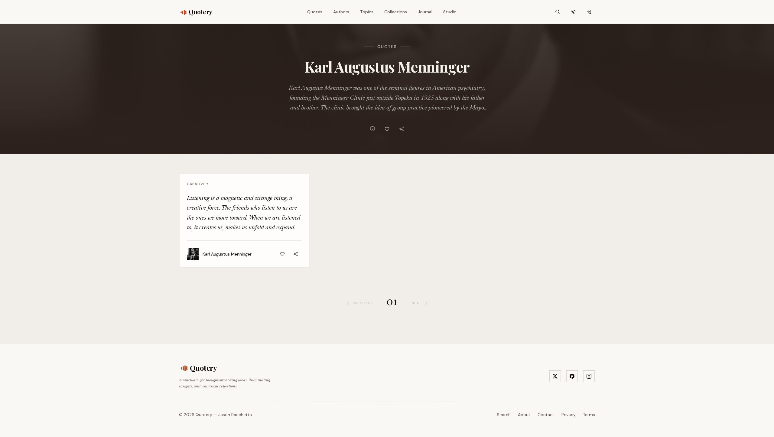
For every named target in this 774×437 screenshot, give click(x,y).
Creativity (198, 183)
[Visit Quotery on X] (555, 376)
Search (504, 414)
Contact (546, 414)
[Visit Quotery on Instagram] (589, 376)
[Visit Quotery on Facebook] (572, 376)
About (524, 414)
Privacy (568, 414)
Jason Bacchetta (235, 414)
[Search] (557, 12)
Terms (589, 414)
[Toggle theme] (573, 12)
